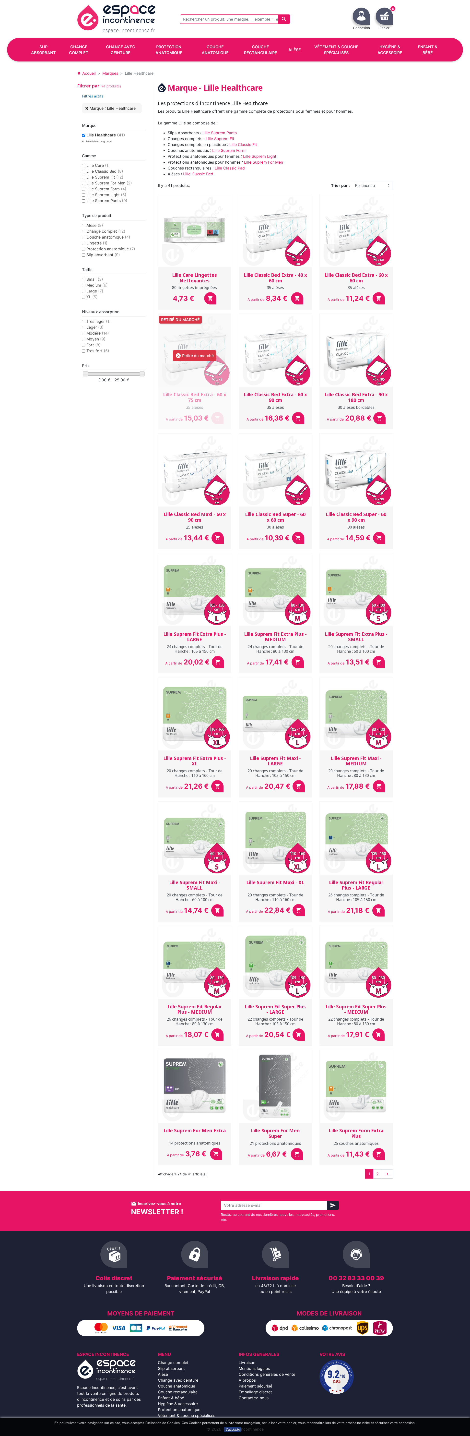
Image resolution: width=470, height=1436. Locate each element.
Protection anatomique (110, 248)
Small (94, 279)
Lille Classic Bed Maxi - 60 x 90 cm (195, 517)
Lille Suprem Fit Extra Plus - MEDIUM (275, 637)
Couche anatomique (108, 237)
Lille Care (98, 165)
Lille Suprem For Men (109, 183)
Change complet (105, 231)
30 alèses (275, 527)
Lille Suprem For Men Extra (195, 1130)
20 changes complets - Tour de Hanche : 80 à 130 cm (356, 773)
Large (94, 291)
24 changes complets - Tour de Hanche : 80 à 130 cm (275, 649)
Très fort (97, 350)
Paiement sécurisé (255, 1386)
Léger (95, 327)
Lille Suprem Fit (104, 177)
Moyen (96, 339)
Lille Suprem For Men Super (275, 1133)
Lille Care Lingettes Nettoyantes (194, 278)
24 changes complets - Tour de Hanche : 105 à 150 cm (195, 649)
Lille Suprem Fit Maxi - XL (275, 882)
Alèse (94, 225)
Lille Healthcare (105, 135)
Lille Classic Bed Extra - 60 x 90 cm (275, 397)
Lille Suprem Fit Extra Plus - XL (194, 761)
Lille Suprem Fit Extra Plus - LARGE (194, 637)
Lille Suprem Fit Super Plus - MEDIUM (356, 1009)
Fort (93, 344)
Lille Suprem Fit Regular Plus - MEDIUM (194, 1009)
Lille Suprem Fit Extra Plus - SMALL (356, 637)
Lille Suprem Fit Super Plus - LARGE (275, 1009)
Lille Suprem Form (106, 188)
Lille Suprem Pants (106, 200)
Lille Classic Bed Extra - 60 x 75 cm (194, 397)
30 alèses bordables (356, 407)
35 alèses (275, 287)
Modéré (97, 333)
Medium (97, 285)
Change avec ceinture (178, 1380)
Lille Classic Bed (104, 171)
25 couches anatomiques (356, 1143)
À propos (247, 1380)
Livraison (247, 1362)
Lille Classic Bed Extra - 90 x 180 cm (356, 397)
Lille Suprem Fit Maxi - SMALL (194, 885)
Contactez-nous (254, 1397)
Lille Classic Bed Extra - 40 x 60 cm (275, 278)
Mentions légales (254, 1368)
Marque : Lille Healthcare (113, 108)
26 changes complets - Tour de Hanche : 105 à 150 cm (356, 897)
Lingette (96, 243)
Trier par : (340, 185)
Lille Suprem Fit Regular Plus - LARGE (356, 885)
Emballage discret (255, 1391)
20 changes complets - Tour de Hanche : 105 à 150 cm (275, 773)
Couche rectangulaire (178, 1391)
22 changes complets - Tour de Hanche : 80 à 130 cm (356, 1021)
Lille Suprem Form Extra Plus (356, 1133)
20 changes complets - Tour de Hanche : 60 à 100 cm (356, 649)
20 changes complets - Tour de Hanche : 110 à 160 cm (195, 773)
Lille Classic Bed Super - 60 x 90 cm (356, 517)
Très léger (98, 321)
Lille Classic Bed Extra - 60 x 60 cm (356, 278)
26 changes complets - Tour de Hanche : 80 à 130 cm (195, 1021)
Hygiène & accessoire (178, 1403)
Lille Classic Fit (243, 144)
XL (92, 296)
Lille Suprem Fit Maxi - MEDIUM (356, 761)
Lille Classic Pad (230, 168)
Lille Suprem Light (106, 194)
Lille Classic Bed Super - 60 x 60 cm (275, 517)
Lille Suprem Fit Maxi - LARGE (275, 761)
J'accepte (232, 1429)
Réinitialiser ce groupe (98, 141)
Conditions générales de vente (267, 1374)
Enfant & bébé (171, 1397)
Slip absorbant (103, 254)
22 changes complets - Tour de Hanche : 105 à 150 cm (275, 1021)
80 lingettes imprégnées (194, 287)
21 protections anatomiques (275, 1143)
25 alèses (194, 527)
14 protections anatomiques (194, 1143)
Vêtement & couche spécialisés (186, 1415)
